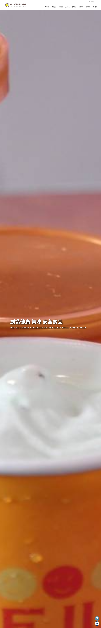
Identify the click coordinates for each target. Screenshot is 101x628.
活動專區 (81, 7)
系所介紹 (47, 7)
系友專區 (95, 7)
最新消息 (54, 7)
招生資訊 (67, 7)
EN (96, 2)
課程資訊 (61, 7)
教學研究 (74, 7)
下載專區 (88, 7)
